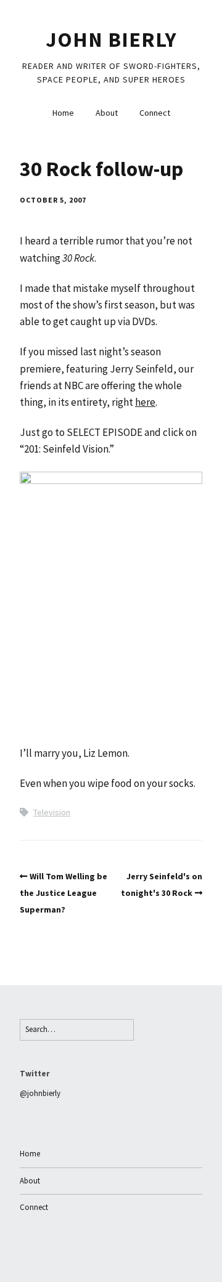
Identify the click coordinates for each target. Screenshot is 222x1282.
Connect (154, 112)
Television (51, 812)
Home (63, 112)
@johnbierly (40, 1093)
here (145, 402)
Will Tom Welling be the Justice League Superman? (63, 893)
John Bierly (111, 39)
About (107, 112)
